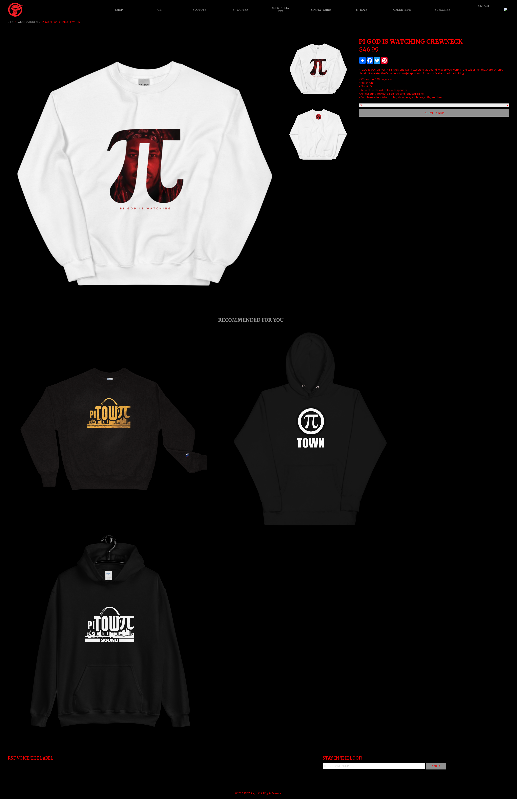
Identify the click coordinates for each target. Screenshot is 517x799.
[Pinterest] (384, 60)
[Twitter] (377, 60)
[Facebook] (369, 60)
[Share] (362, 60)
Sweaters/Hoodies (28, 22)
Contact (483, 5)
